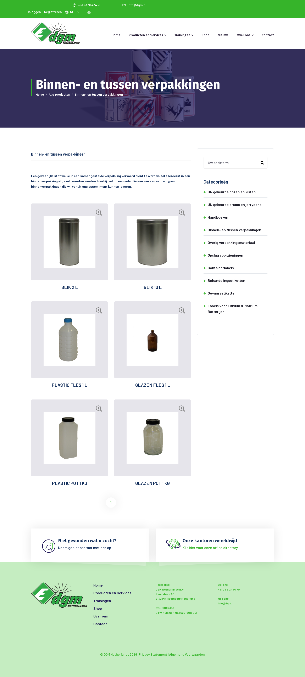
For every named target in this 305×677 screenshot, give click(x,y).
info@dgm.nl (137, 5)
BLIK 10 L (153, 287)
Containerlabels (237, 267)
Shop (205, 35)
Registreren (53, 12)
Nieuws (223, 35)
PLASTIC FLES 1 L (69, 385)
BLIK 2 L (69, 287)
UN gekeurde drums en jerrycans (237, 204)
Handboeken (237, 217)
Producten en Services (112, 593)
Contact (268, 35)
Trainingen (102, 600)
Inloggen (34, 12)
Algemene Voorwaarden (187, 654)
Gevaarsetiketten (237, 293)
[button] (78, 12)
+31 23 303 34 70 (89, 5)
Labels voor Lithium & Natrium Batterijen (237, 308)
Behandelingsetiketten (237, 280)
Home (115, 35)
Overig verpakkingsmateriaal (237, 242)
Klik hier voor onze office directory (210, 547)
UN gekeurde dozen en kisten (237, 192)
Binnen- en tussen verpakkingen (237, 230)
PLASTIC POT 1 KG (69, 483)
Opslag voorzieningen (237, 255)
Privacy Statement (153, 654)
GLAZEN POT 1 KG (152, 483)
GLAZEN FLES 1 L (152, 385)
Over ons (100, 616)
